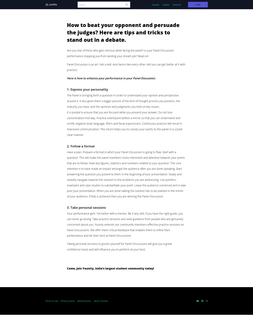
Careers (166, 5)
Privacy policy (68, 301)
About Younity (101, 301)
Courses (155, 5)
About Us (177, 5)
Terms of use (51, 301)
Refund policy (84, 301)
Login (197, 4)
